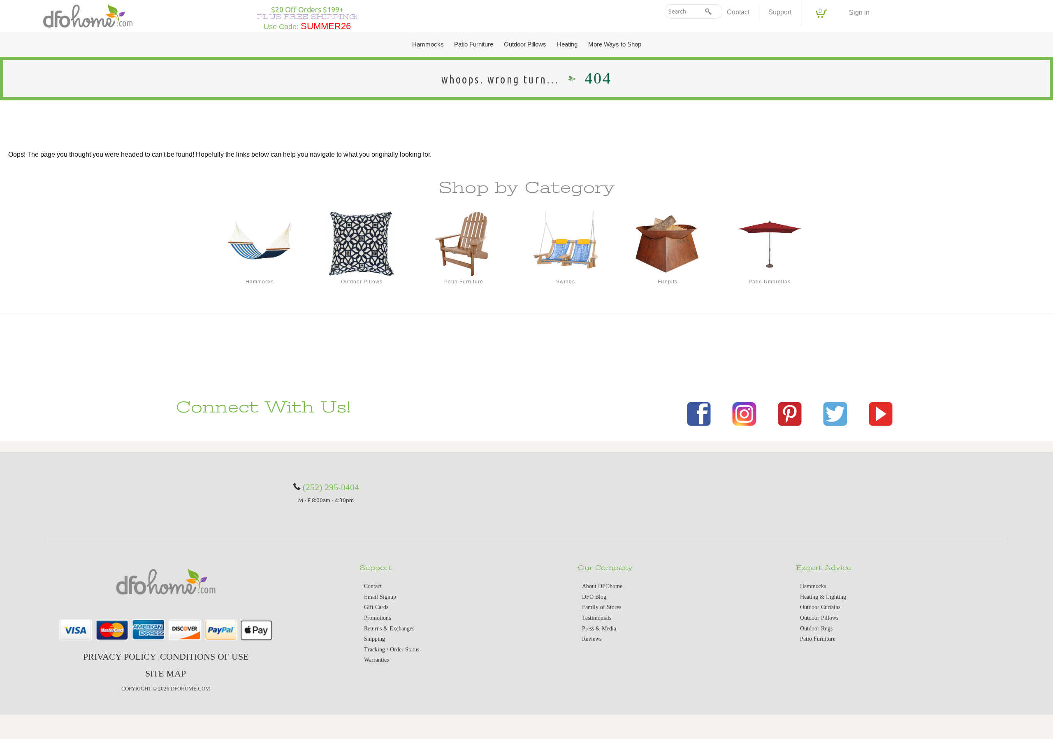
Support (779, 12)
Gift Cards (376, 607)
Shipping (374, 639)
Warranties (376, 660)
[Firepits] (668, 244)
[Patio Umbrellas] (770, 244)
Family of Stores (601, 607)
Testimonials (596, 618)
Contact (738, 12)
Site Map (165, 673)
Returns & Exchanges (389, 628)
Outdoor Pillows (525, 44)
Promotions (377, 618)
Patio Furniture (473, 44)
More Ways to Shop (614, 44)
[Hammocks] (260, 244)
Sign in (859, 12)
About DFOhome (602, 586)
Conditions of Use (204, 656)
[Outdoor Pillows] (362, 244)
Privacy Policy (119, 656)
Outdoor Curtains (820, 607)
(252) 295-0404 (331, 487)
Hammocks (428, 44)
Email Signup (380, 597)
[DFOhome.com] (88, 15)
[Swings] (566, 244)
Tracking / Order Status (391, 649)
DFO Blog (594, 597)
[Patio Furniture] (464, 244)
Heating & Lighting (823, 597)
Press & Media (599, 628)
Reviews (591, 639)
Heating (567, 44)
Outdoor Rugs (816, 628)
